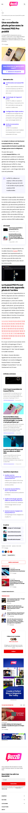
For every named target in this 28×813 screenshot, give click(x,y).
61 (7, 331)
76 (11, 333)
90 (13, 336)
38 (11, 326)
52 (15, 328)
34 (4, 326)
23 (7, 324)
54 (19, 328)
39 (13, 326)
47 (6, 328)
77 (13, 333)
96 (24, 336)
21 (4, 324)
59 (4, 331)
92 (17, 336)
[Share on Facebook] (3, 551)
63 (11, 331)
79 (17, 333)
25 (11, 324)
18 (22, 321)
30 (20, 324)
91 (15, 336)
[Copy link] (11, 551)
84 (2, 336)
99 (6, 338)
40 (15, 326)
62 (9, 331)
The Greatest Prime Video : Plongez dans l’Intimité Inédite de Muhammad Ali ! (16, 600)
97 (2, 338)
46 (4, 328)
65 (15, 331)
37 (10, 326)
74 (7, 333)
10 (11, 321)
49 (10, 328)
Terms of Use (4, 788)
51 (13, 328)
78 (15, 333)
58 (2, 331)
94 (20, 336)
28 (17, 324)
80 (18, 333)
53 (17, 328)
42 (19, 326)
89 (11, 336)
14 (17, 321)
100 (8, 338)
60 (6, 331)
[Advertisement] (13, 678)
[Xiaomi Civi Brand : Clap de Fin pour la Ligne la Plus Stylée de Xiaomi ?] (4, 614)
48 (8, 328)
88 (10, 336)
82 (22, 333)
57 (23, 328)
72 (4, 333)
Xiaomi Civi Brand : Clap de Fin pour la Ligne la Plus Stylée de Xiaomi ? (16, 613)
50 (12, 328)
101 (10, 338)
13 (15, 321)
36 (8, 326)
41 (17, 326)
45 (2, 328)
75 (9, 333)
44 (22, 326)
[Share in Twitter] (5, 551)
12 (14, 321)
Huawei (15, 251)
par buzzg (12, 616)
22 (5, 324)
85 (4, 336)
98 (4, 338)
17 (21, 321)
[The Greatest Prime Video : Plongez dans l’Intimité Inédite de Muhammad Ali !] (4, 600)
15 (18, 321)
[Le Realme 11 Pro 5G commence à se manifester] (5, 571)
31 (22, 324)
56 (21, 328)
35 (6, 326)
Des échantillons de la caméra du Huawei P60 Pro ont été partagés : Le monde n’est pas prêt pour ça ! (12, 419)
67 (19, 331)
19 (24, 321)
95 (22, 336)
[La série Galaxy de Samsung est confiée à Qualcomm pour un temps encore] (5, 582)
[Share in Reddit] (8, 551)
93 (18, 336)
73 (5, 333)
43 (20, 326)
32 (23, 324)
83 (23, 333)
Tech (3, 12)
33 (2, 326)
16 (20, 321)
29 (18, 324)
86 (6, 336)
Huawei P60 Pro (11, 555)
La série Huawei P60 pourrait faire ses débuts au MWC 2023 (13, 451)
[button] (2, 4)
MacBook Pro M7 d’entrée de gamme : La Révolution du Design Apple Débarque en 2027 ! (15, 607)
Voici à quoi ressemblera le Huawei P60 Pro (12, 390)
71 (2, 333)
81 (20, 333)
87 (8, 336)
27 (15, 324)
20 (2, 324)
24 (9, 324)
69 (22, 331)
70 (24, 331)
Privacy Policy (18, 787)
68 (20, 331)
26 (13, 324)
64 (13, 331)
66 (17, 331)
